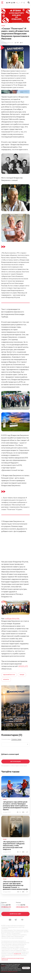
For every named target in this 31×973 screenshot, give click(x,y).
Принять (26, 968)
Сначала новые (5, 739)
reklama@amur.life (22, 907)
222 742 (20, 905)
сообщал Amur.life (12, 618)
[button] (22, 920)
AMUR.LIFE (23, 666)
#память (6, 679)
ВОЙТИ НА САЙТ (15, 914)
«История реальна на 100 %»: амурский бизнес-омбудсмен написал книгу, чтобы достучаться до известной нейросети (14, 845)
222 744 (5, 905)
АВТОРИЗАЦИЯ (15, 761)
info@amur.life (6, 907)
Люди (3, 25)
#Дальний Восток (9, 674)
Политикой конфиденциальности (9, 971)
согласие (3, 965)
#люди (22, 674)
